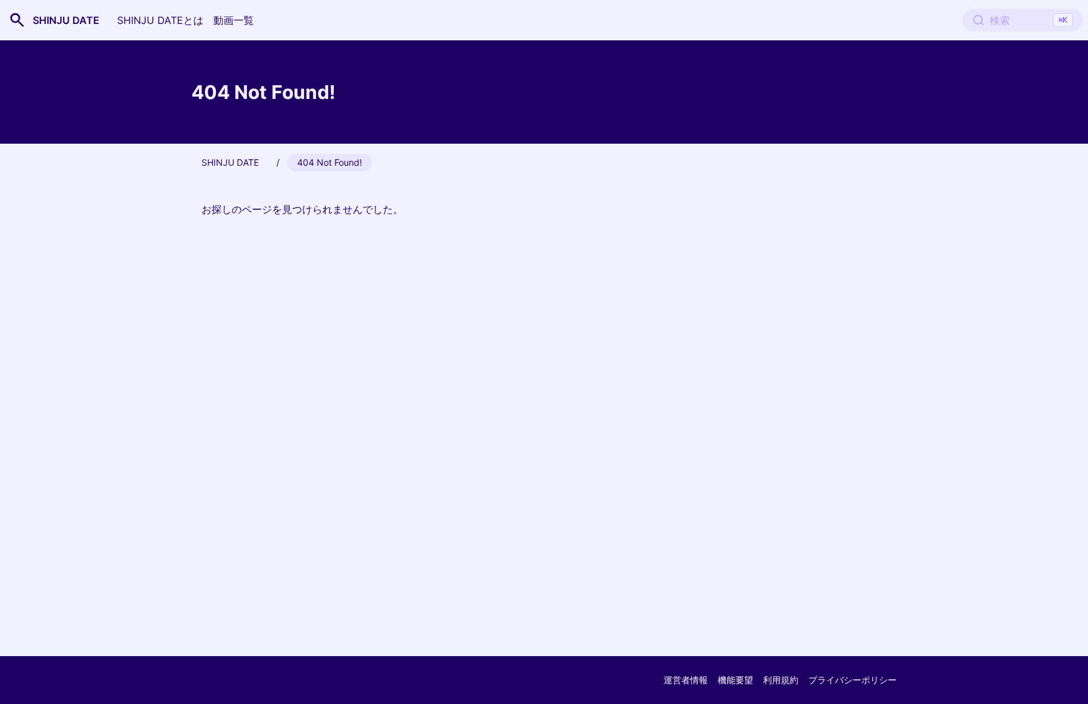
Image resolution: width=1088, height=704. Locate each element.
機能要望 (735, 679)
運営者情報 (686, 679)
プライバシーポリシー (852, 679)
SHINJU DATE (66, 20)
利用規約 (780, 679)
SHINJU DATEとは (160, 20)
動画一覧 (233, 20)
